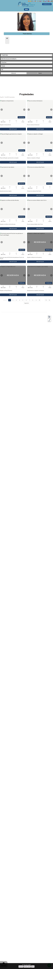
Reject (33, 966)
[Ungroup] (49, 316)
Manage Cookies (27, 966)
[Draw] (49, 320)
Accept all (21, 966)
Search (40, 73)
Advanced (13, 73)
